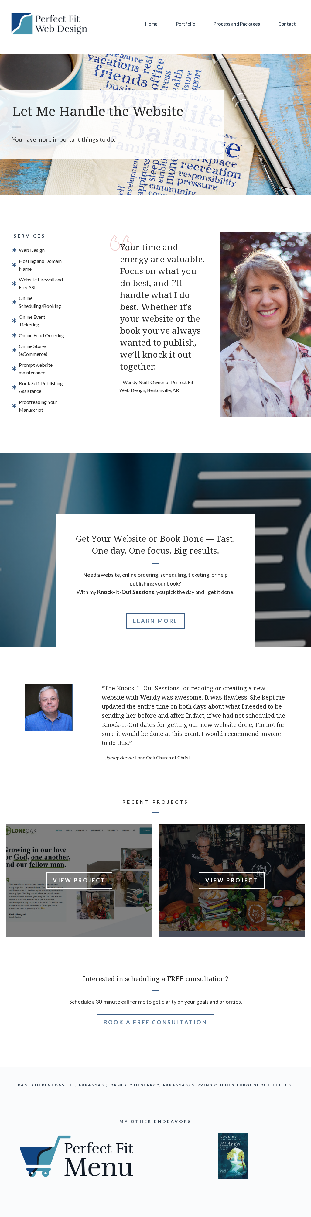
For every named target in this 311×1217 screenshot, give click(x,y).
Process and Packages (237, 23)
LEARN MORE (155, 620)
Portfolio (185, 23)
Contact (287, 23)
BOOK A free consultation (155, 1022)
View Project (79, 880)
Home (151, 23)
